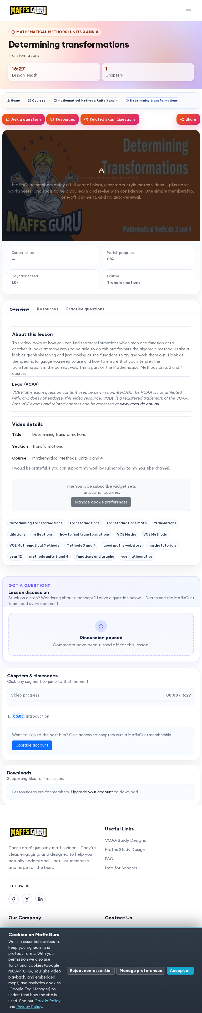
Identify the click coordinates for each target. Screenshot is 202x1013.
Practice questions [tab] (85, 308)
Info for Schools (121, 867)
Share (191, 119)
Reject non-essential (91, 970)
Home (15, 100)
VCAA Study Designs (125, 840)
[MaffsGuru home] (28, 10)
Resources (65, 119)
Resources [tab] (47, 308)
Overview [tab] (19, 309)
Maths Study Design (125, 849)
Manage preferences (141, 970)
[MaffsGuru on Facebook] (13, 899)
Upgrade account (32, 745)
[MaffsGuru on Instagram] (27, 899)
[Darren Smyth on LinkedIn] (40, 899)
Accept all (180, 970)
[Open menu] (188, 10)
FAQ (109, 858)
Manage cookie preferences (101, 502)
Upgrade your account (92, 791)
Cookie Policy (47, 1000)
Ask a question (26, 119)
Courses (39, 100)
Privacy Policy (29, 1006)
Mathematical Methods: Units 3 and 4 (88, 100)
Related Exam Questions (112, 119)
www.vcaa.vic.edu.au (139, 403)
